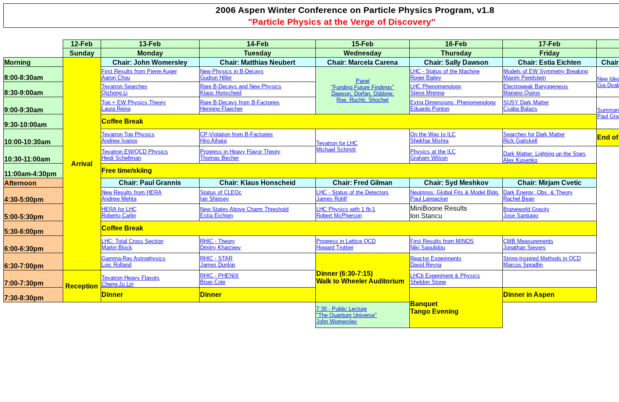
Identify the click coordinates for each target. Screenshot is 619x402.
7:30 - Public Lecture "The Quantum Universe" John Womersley (346, 315)
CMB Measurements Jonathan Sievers (528, 244)
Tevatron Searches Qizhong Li (124, 89)
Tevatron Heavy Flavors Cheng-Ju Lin (130, 281)
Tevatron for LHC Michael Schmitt (337, 146)
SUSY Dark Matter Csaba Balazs (526, 105)
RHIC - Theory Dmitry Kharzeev (220, 244)
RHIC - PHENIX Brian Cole (219, 278)
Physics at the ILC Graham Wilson (433, 154)
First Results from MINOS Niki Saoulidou (442, 244)
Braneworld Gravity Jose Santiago (526, 212)
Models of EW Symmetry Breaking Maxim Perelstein (545, 74)
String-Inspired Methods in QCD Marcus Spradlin (542, 261)
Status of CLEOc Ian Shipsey (221, 195)
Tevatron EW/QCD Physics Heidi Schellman (134, 154)
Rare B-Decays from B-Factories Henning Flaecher (240, 105)
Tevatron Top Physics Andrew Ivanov (128, 137)
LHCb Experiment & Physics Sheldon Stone (445, 278)
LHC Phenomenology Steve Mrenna (436, 89)
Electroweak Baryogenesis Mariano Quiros (535, 89)
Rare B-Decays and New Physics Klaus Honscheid (240, 89)
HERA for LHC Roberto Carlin (118, 212)
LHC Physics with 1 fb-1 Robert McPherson (345, 212)
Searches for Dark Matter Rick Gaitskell (534, 137)
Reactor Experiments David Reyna (436, 261)
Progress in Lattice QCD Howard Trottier (346, 244)
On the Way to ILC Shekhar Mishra (433, 137)
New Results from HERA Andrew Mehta (131, 195)
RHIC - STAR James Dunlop (217, 261)
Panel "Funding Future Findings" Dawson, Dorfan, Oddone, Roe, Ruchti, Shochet (362, 90)
